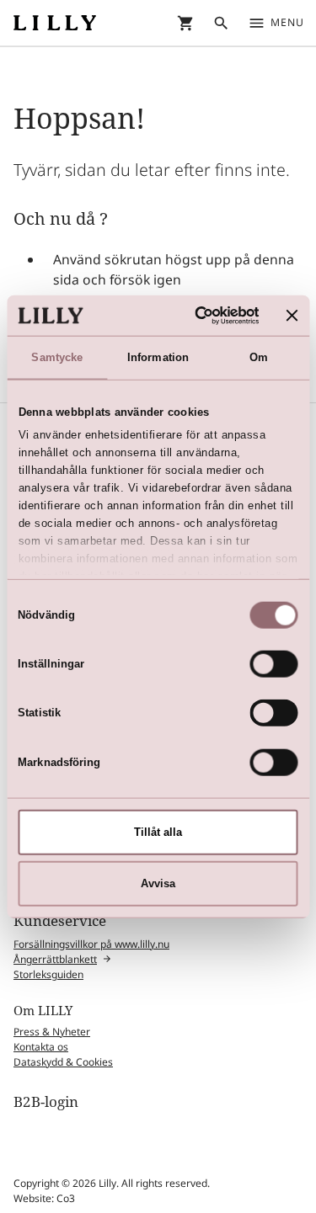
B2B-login (45, 1101)
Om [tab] (258, 357)
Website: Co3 (44, 1198)
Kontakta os (40, 1047)
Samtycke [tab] (57, 357)
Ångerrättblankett (55, 959)
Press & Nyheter (51, 1031)
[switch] (274, 664)
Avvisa (158, 883)
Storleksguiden (48, 974)
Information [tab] (158, 357)
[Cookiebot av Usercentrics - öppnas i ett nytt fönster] (193, 315)
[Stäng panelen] (292, 315)
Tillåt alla (158, 832)
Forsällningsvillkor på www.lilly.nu (91, 944)
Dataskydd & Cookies (63, 1062)
